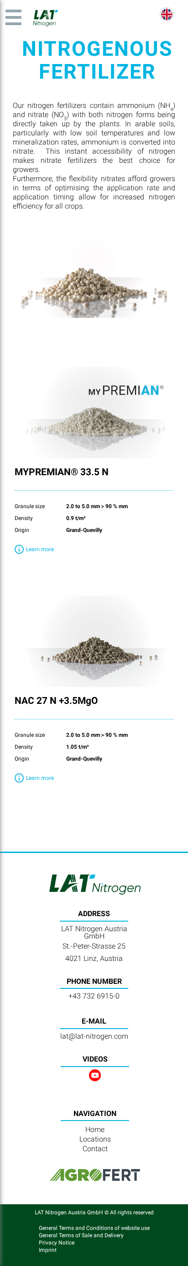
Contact (95, 1148)
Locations (95, 1139)
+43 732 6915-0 (94, 996)
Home (94, 1129)
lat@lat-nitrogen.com (94, 1036)
